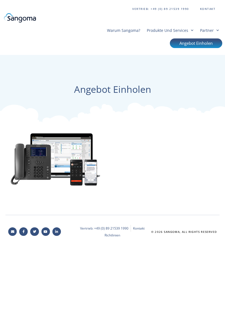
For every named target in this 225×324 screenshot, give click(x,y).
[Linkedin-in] (56, 231)
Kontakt (208, 9)
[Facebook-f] (23, 231)
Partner (207, 30)
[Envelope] (12, 231)
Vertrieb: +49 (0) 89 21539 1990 (160, 9)
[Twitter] (34, 231)
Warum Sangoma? (123, 30)
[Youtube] (45, 231)
